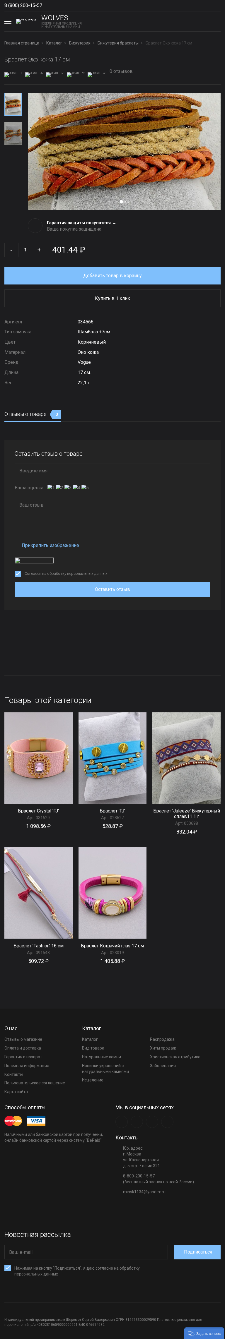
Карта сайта (16, 1091)
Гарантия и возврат (23, 1057)
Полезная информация (26, 1065)
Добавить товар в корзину (112, 275)
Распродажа (162, 1039)
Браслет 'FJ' (112, 811)
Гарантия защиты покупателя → (81, 222)
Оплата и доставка (22, 1048)
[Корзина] (216, 21)
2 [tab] (127, 201)
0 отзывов (120, 71)
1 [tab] (121, 201)
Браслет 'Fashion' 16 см (38, 946)
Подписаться (198, 1252)
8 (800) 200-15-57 (23, 5)
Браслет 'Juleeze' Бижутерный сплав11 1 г (186, 813)
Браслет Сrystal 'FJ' (38, 811)
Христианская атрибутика (175, 1057)
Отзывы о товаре (31, 414)
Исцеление (92, 1080)
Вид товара (93, 1048)
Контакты (13, 1074)
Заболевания (163, 1065)
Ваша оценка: (29, 488)
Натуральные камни (101, 1057)
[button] (204, 1333)
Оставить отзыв (112, 589)
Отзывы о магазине (23, 1039)
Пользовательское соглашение (34, 1083)
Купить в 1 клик (112, 298)
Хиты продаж (163, 1048)
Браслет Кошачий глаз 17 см (112, 946)
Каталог (90, 1039)
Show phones (45, 5)
